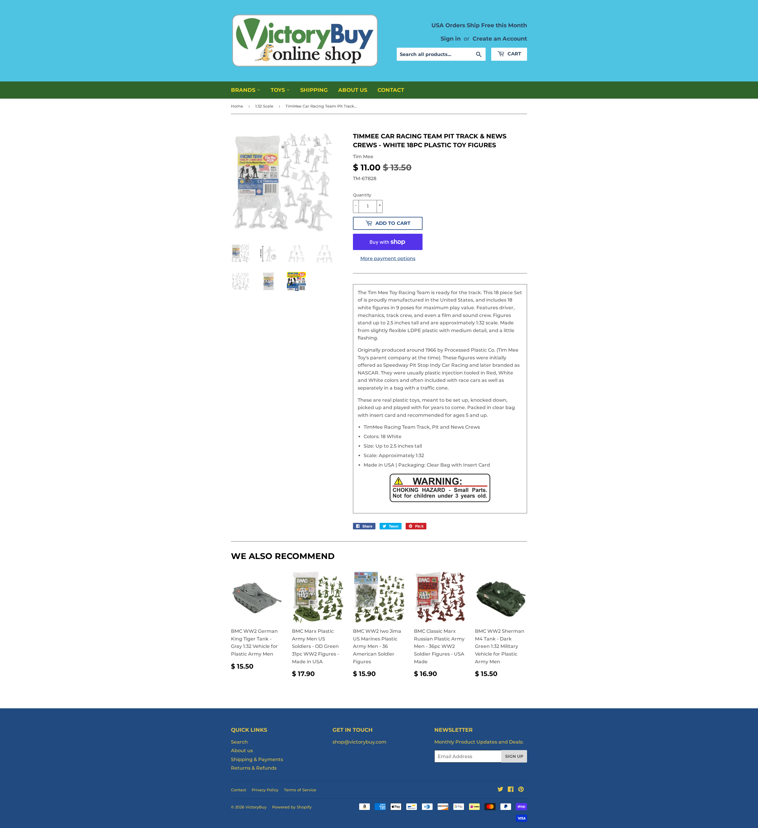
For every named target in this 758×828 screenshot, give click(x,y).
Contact (391, 90)
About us (352, 90)
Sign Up (514, 756)
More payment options (387, 258)
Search (239, 742)
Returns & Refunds (254, 768)
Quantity (362, 195)
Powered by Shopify (291, 807)
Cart (513, 54)
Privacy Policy (265, 789)
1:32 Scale (264, 106)
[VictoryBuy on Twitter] (500, 790)
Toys (278, 90)
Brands (244, 90)
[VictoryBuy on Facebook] (511, 790)
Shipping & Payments (257, 759)
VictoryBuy (255, 807)
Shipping (314, 90)
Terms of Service (300, 789)
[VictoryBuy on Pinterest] (521, 790)
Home (237, 106)
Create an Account (500, 38)
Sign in (451, 38)
